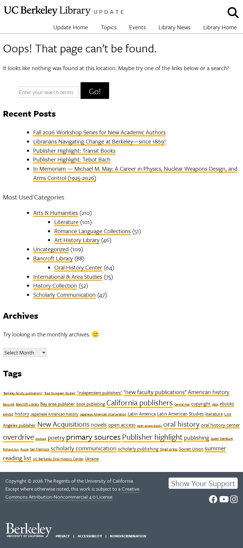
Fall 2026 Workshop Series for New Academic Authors (99, 132)
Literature (66, 221)
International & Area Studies (67, 276)
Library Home (220, 27)
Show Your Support (203, 483)
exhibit (8, 414)
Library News (175, 27)
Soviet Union (191, 448)
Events (137, 27)
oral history (181, 423)
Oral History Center (78, 267)
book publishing (90, 404)
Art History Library (77, 240)
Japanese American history (54, 414)
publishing (196, 437)
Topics (108, 27)
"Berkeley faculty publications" (22, 393)
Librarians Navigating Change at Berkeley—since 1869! (99, 141)
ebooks (227, 403)
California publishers (139, 402)
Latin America (142, 413)
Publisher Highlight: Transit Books (74, 150)
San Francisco (39, 449)
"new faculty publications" (155, 392)
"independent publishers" (99, 392)
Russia (24, 449)
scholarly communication (83, 448)
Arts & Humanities (55, 212)
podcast (41, 438)
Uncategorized (51, 249)
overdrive (18, 436)
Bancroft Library (53, 258)
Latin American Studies (180, 413)
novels (99, 424)
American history (208, 392)
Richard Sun (11, 449)
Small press (169, 449)
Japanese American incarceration (103, 414)
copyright (201, 403)
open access (121, 424)
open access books (149, 425)
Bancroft (9, 404)
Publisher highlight (152, 436)
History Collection (55, 285)
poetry (56, 437)
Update (110, 11)
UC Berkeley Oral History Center (58, 458)
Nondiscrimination (128, 536)
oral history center (220, 424)
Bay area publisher (57, 403)
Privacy (63, 536)
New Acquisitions (63, 424)
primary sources (93, 436)
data (215, 404)
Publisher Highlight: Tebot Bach (72, 159)
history (22, 413)
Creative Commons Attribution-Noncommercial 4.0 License (72, 492)
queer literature (222, 438)
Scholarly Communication (64, 294)
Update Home (70, 27)
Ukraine (92, 458)
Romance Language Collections (92, 231)
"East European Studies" (60, 393)
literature (214, 413)
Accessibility (90, 536)
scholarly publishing (138, 448)
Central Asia (182, 404)
